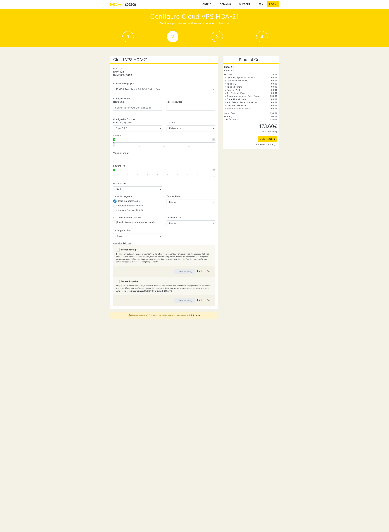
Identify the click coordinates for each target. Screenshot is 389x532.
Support (245, 4)
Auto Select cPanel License (127, 217)
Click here (194, 315)
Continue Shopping (265, 144)
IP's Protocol (119, 183)
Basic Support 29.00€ (128, 201)
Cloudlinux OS (174, 217)
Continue (266, 138)
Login (272, 4)
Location (171, 122)
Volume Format (121, 153)
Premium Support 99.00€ (130, 210)
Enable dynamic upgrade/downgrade (136, 222)
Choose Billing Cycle (123, 83)
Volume (117, 135)
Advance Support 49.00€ (130, 205)
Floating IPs (119, 166)
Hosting (206, 4)
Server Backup (128, 249)
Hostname (118, 101)
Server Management (123, 196)
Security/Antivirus (122, 230)
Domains (225, 4)
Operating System (122, 122)
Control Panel (173, 196)
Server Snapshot (129, 281)
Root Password (174, 101)
